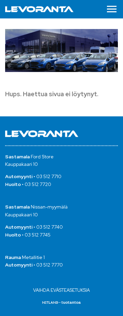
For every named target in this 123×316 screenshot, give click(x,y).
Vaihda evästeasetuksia (61, 290)
